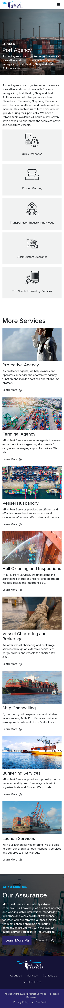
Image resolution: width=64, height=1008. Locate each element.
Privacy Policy (21, 1002)
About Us (16, 975)
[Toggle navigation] (58, 4)
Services (8, 44)
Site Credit (41, 1002)
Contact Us (43, 940)
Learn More (10, 389)
